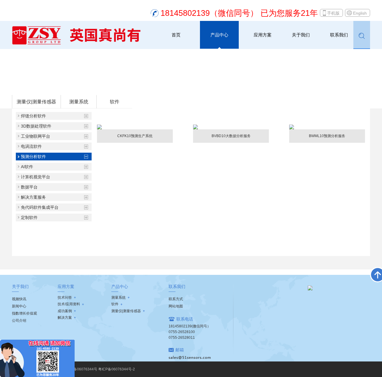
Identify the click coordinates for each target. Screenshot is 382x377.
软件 (48, 87)
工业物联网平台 (35, 136)
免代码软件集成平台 (39, 207)
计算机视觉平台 (35, 176)
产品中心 (219, 34)
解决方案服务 (33, 197)
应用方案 (263, 34)
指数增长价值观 (24, 313)
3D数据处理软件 (36, 126)
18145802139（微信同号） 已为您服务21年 (239, 13)
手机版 (333, 13)
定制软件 (29, 217)
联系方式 (176, 299)
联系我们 (339, 34)
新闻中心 (19, 306)
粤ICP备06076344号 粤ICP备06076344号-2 (99, 369)
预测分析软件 (68, 87)
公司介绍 (19, 320)
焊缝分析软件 (33, 116)
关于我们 (301, 34)
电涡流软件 (31, 146)
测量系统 (78, 101)
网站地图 (176, 306)
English (360, 13)
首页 (176, 34)
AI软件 (27, 166)
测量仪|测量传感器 (36, 101)
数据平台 (29, 187)
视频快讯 (19, 299)
